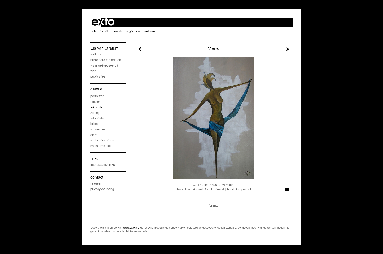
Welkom (95, 54)
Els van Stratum (104, 48)
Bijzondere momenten (105, 59)
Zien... (94, 71)
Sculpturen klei (100, 145)
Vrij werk (96, 107)
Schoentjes (98, 129)
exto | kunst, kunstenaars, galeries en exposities (102, 22)
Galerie (96, 89)
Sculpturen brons (102, 140)
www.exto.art (131, 227)
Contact (96, 177)
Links (94, 158)
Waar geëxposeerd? (104, 65)
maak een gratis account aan (134, 31)
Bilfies (94, 123)
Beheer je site (100, 31)
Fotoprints (97, 118)
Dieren (94, 134)
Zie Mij (94, 112)
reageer (96, 183)
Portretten (97, 96)
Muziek (95, 101)
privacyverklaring (102, 189)
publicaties (97, 76)
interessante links (102, 164)
